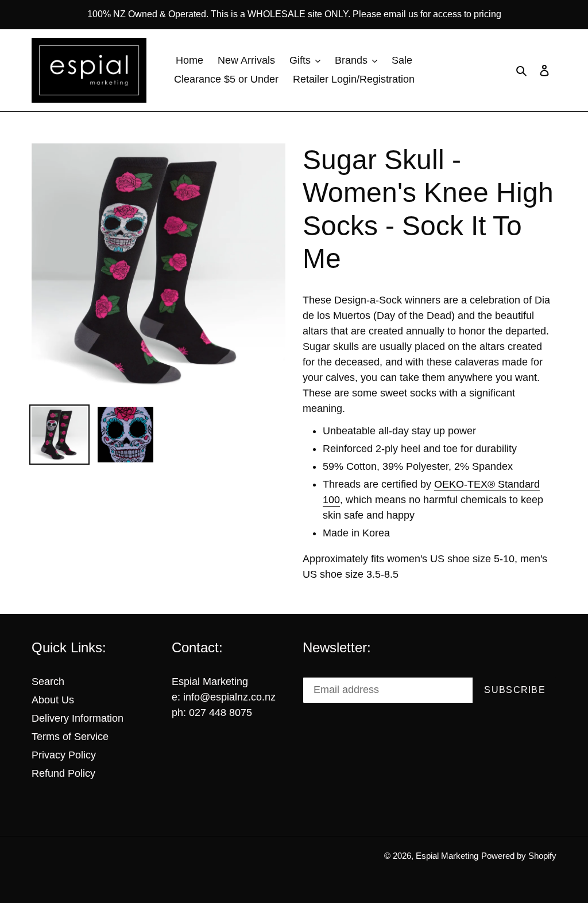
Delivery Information (77, 718)
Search (48, 681)
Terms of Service (70, 736)
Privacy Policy (64, 755)
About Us (53, 700)
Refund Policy (63, 773)
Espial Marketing (447, 856)
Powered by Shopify (518, 856)
